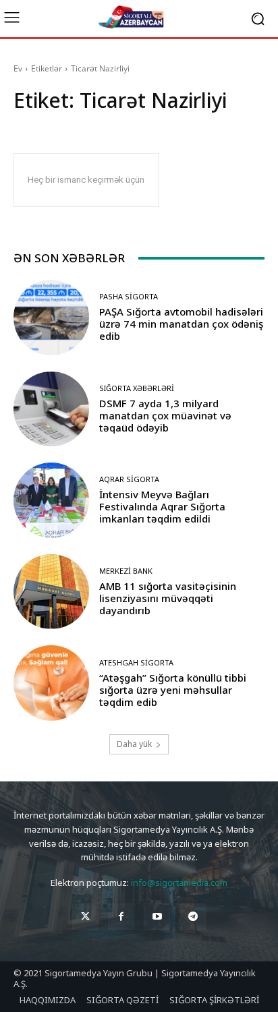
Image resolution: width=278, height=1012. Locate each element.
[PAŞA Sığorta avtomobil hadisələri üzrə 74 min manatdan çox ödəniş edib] (51, 317)
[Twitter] (85, 916)
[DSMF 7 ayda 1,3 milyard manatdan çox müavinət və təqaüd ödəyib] (51, 409)
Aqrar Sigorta (129, 479)
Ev (17, 68)
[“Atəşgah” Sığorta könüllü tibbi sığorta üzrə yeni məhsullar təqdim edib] (51, 683)
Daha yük (134, 744)
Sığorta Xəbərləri (136, 388)
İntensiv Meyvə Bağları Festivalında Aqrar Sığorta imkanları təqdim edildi (162, 506)
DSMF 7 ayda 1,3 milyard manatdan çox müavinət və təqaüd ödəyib (165, 415)
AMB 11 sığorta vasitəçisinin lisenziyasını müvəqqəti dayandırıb (167, 598)
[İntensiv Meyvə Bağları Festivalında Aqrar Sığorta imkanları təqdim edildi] (51, 500)
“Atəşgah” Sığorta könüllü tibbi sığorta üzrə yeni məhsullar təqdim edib (172, 690)
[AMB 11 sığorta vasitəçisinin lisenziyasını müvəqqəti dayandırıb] (51, 592)
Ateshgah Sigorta (136, 662)
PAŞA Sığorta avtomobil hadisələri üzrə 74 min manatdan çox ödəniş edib (181, 324)
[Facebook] (121, 916)
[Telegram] (192, 916)
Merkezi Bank (125, 570)
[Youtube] (157, 916)
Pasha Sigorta (128, 296)
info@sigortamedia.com (179, 882)
